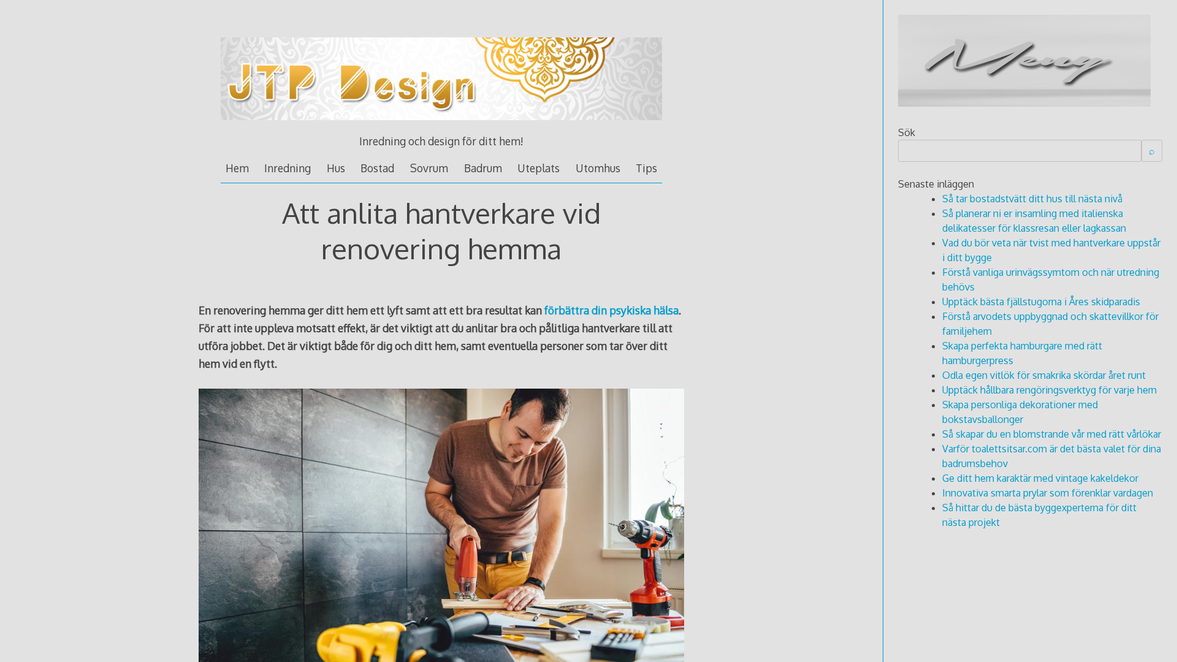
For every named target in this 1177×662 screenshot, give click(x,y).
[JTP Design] (441, 126)
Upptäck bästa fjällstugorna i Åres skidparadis (1041, 301)
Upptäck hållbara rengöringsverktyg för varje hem (1049, 390)
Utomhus (598, 168)
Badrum (483, 168)
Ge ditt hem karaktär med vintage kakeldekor (1040, 478)
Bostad (377, 168)
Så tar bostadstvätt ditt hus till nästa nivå (1032, 198)
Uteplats (538, 168)
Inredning (287, 168)
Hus (336, 168)
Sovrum (429, 168)
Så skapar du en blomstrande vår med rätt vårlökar (1051, 434)
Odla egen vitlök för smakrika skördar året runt (1044, 375)
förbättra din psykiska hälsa (611, 310)
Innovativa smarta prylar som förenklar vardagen (1047, 493)
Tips (646, 168)
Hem (237, 168)
